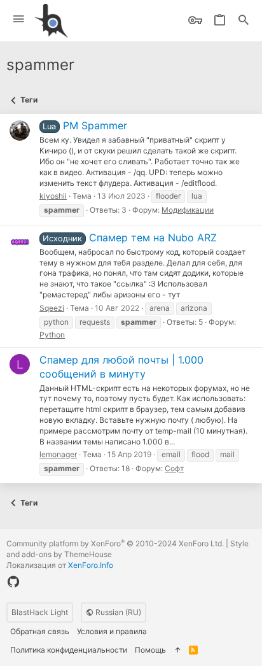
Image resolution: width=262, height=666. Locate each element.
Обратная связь (39, 631)
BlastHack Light (39, 612)
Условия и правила (112, 631)
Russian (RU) (117, 612)
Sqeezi (51, 308)
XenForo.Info (90, 565)
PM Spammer (85, 125)
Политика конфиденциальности (68, 650)
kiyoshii (53, 196)
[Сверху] (177, 650)
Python (52, 334)
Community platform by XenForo (115, 543)
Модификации (188, 210)
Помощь (150, 650)
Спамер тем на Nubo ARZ (129, 237)
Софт (174, 468)
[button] (18, 19)
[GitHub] (13, 582)
